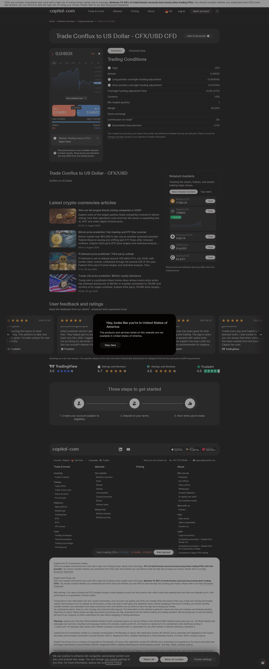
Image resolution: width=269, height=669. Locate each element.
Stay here (110, 345)
